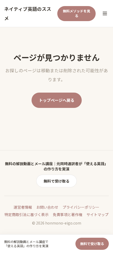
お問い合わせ (47, 207)
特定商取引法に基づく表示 (26, 214)
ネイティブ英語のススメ (27, 13)
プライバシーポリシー (81, 207)
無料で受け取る (56, 181)
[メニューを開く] (105, 13)
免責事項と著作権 (67, 214)
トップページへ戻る (56, 100)
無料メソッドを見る (76, 13)
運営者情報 (23, 207)
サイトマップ (97, 214)
